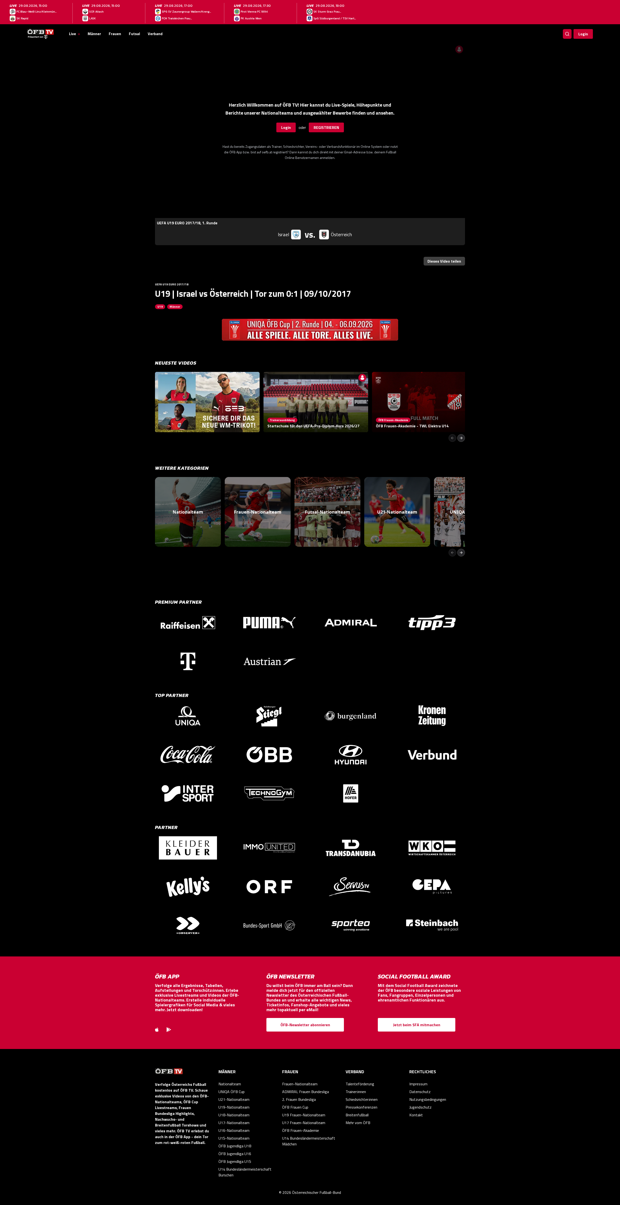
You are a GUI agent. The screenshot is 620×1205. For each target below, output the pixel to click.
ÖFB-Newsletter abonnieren (305, 1025)
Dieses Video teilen (444, 261)
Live (72, 34)
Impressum (418, 1084)
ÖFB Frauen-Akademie (300, 1130)
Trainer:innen (356, 1092)
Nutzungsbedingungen (427, 1099)
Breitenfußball (357, 1115)
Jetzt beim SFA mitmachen (416, 1025)
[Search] (567, 34)
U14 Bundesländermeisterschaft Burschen (244, 1172)
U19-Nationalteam (233, 1107)
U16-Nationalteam (233, 1130)
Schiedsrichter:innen (362, 1099)
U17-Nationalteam (233, 1123)
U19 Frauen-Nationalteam (303, 1115)
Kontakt (416, 1115)
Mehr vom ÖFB (358, 1123)
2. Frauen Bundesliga (299, 1099)
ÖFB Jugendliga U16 (234, 1154)
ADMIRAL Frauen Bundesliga (305, 1092)
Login (583, 34)
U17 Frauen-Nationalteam (303, 1123)
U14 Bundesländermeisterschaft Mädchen (308, 1141)
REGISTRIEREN (326, 127)
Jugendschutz (420, 1107)
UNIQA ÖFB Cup (231, 1092)
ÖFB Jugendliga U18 (234, 1146)
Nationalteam (229, 1084)
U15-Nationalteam (233, 1138)
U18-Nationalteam (233, 1115)
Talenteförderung (360, 1084)
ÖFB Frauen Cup (295, 1107)
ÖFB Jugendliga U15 (234, 1161)
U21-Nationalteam (233, 1099)
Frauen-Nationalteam (300, 1084)
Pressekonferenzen (361, 1107)
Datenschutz (420, 1092)
